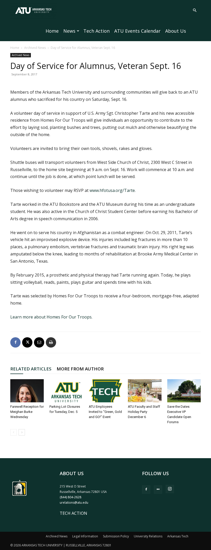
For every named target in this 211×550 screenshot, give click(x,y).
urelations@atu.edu (74, 502)
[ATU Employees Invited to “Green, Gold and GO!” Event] (105, 390)
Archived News (35, 48)
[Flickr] (158, 489)
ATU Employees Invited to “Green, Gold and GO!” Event (105, 412)
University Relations (148, 536)
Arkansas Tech (177, 536)
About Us (175, 31)
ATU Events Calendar (137, 31)
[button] (194, 10)
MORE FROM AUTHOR (80, 369)
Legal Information (85, 536)
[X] (27, 342)
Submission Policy (116, 536)
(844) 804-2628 (70, 497)
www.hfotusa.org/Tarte (112, 190)
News (69, 31)
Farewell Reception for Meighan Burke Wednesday (27, 412)
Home (52, 31)
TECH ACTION (73, 513)
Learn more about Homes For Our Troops (51, 317)
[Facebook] (15, 342)
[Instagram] (170, 489)
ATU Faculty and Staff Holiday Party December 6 (144, 412)
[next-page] (22, 432)
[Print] (51, 342)
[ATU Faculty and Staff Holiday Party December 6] (144, 390)
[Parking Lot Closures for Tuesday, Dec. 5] (66, 390)
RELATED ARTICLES (30, 369)
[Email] (39, 342)
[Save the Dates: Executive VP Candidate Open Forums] (184, 390)
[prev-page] (13, 432)
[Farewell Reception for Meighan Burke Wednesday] (27, 390)
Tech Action (96, 31)
